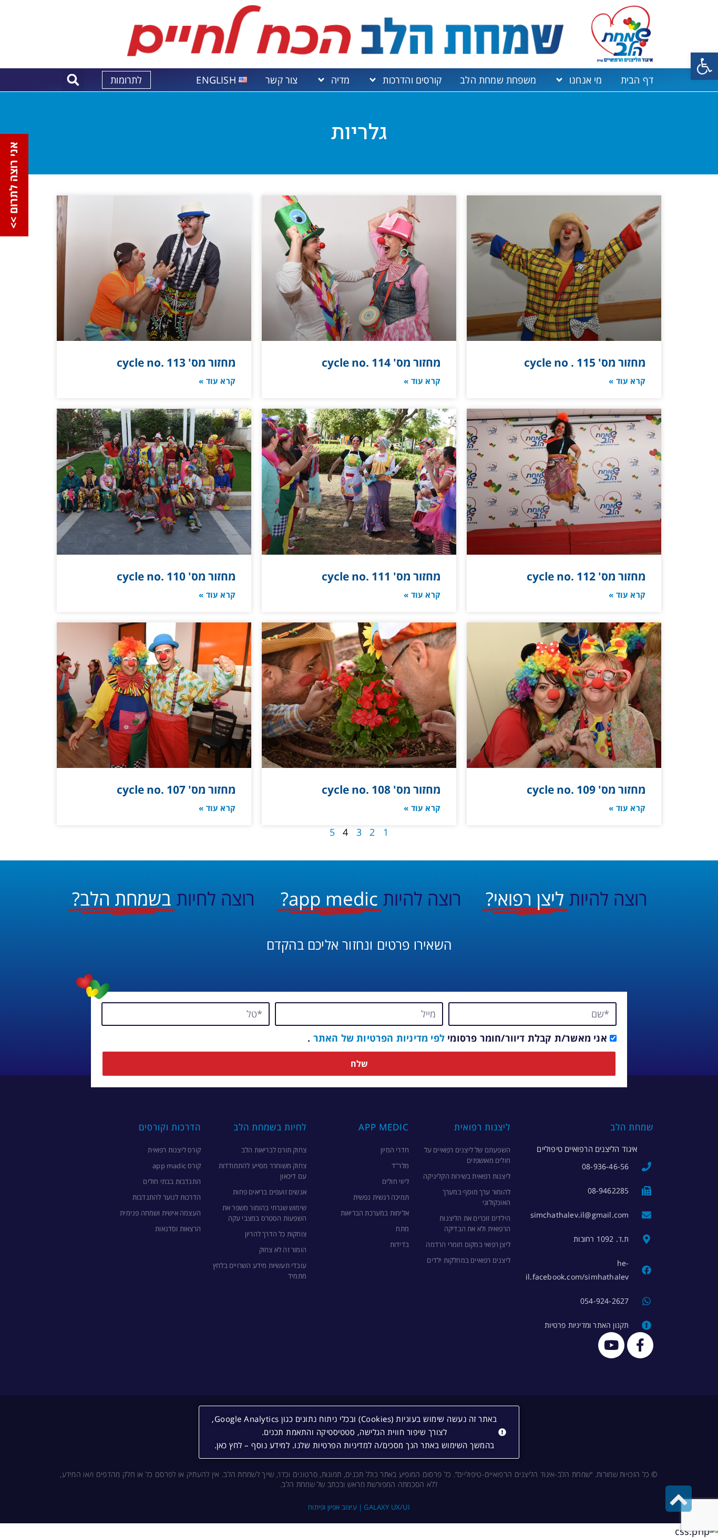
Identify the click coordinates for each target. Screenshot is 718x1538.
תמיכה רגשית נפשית (381, 1197)
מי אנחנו (585, 80)
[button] (704, 66)
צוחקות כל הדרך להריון (275, 1234)
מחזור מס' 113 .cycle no (176, 362)
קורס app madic (176, 1165)
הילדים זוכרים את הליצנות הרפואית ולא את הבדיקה (474, 1223)
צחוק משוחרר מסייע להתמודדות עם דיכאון (262, 1171)
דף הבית (637, 80)
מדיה (340, 80)
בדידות (399, 1244)
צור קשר (281, 80)
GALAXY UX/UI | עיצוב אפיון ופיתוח (359, 1507)
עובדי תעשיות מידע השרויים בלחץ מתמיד (259, 1271)
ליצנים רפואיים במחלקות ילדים (468, 1260)
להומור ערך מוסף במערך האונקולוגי (476, 1197)
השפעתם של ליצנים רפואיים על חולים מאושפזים (467, 1155)
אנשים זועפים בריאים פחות (269, 1192)
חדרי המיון (395, 1150)
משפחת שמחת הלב (498, 80)
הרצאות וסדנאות (178, 1228)
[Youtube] (611, 1345)
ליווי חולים (395, 1181)
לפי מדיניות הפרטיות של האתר (377, 1038)
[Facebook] (640, 1345)
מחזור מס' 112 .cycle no (586, 576)
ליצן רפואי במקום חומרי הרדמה (468, 1244)
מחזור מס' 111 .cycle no (381, 576)
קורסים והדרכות (412, 80)
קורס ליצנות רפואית (174, 1150)
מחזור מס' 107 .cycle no (176, 789)
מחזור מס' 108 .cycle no (381, 789)
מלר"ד (400, 1165)
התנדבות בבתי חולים (172, 1181)
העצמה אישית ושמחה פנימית (160, 1213)
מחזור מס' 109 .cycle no (586, 789)
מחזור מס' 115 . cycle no (584, 362)
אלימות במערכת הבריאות (375, 1213)
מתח (402, 1228)
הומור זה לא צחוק (282, 1249)
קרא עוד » (627, 381)
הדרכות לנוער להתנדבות (166, 1197)
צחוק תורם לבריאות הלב (273, 1150)
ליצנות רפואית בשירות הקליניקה (466, 1176)
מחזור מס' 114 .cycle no (381, 362)
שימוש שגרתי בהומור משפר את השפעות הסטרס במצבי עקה (264, 1213)
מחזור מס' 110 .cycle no (176, 576)
